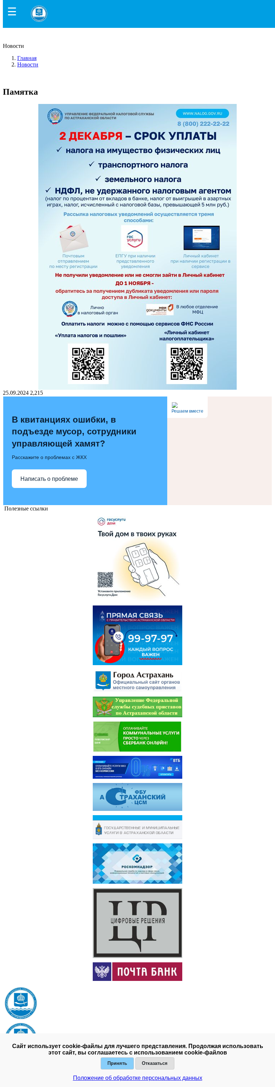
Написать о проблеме (49, 479)
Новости (27, 64)
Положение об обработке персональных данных (137, 1078)
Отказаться (155, 1063)
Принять (117, 1063)
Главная (27, 58)
